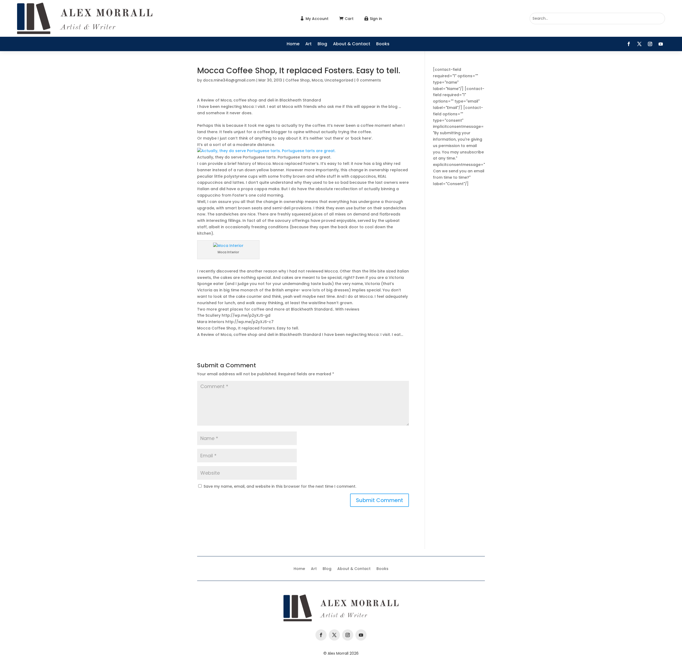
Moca (317, 80)
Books (382, 44)
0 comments (368, 80)
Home (293, 44)
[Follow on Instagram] (650, 44)
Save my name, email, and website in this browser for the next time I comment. (280, 486)
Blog (322, 44)
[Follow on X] (639, 44)
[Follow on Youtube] (660, 44)
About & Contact (351, 44)
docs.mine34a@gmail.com (229, 80)
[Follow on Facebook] (628, 44)
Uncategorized (338, 80)
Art (308, 44)
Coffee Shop (297, 80)
